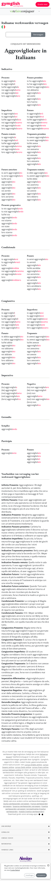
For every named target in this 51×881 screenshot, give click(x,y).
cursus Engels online (33, 765)
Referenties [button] (6, 844)
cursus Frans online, (40, 767)
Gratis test (42, 4)
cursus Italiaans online (11, 770)
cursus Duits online (23, 767)
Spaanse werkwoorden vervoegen (26, 806)
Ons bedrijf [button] (6, 826)
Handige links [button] (7, 850)
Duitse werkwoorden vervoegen (16, 804)
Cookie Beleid (15, 870)
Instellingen (30, 875)
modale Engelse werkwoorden (31, 811)
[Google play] (39, 814)
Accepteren (41, 875)
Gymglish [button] (5, 832)
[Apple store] (42, 814)
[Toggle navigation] (39, 11)
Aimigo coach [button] (7, 838)
